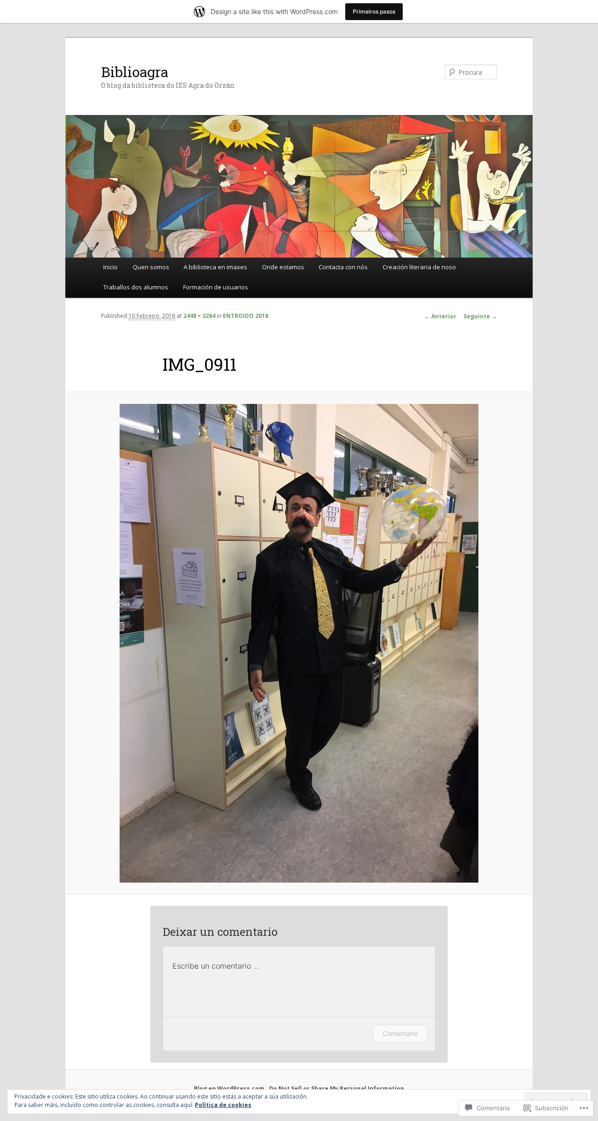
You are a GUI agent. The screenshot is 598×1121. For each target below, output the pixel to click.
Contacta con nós (343, 267)
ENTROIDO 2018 (245, 316)
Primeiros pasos (374, 11)
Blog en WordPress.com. (230, 1088)
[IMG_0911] (299, 643)
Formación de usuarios (215, 287)
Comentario (400, 1033)
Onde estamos (283, 267)
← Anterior (440, 316)
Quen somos (151, 267)
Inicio (110, 267)
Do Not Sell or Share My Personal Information (336, 1088)
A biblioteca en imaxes (215, 267)
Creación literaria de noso (419, 267)
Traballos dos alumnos (135, 287)
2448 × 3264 (199, 316)
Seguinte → (480, 316)
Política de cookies (223, 1105)
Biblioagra (134, 72)
